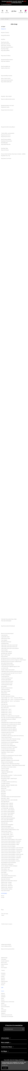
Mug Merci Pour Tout (5, 155)
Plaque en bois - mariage (6, 882)
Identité (2, 1003)
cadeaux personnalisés (6, 944)
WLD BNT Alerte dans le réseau (7, 696)
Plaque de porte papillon (6, 826)
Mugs (2, 909)
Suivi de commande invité (6, 1014)
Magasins (3, 1013)
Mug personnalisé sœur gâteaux (8, 127)
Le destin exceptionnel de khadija (8, 750)
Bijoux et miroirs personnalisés (7, 949)
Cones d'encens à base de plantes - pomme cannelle (12, 854)
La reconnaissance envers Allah (8, 748)
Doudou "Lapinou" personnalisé (7, 669)
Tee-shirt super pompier (6, 679)
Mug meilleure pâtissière (6, 81)
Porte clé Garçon (4, 874)
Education (3, 973)
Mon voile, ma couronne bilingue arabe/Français (11, 717)
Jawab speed (4, 780)
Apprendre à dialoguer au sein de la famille (10, 760)
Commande (3, 1010)
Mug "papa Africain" (5, 801)
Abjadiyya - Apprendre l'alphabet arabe (9, 785)
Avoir (2, 1008)
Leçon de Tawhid (4, 770)
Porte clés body (4, 823)
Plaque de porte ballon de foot (7, 828)
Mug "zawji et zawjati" (5, 691)
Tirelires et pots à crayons (6, 924)
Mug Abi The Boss (5, 32)
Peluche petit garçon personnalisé (8, 706)
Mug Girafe (3, 793)
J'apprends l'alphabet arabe (7, 772)
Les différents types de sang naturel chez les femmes (12, 735)
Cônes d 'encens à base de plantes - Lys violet (10, 852)
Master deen (3, 788)
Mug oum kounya (5, 150)
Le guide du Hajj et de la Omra (7, 732)
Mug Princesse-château (6, 139)
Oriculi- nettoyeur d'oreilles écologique (9, 865)
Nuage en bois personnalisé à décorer (9, 880)
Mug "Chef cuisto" (5, 707)
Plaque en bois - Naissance (7, 885)
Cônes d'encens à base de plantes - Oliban (10, 844)
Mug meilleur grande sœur (6, 816)
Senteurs (3, 979)
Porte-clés (3, 983)
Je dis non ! (3, 753)
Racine (2, 895)
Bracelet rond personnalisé (6, 687)
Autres (2, 965)
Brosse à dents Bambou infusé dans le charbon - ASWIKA (13, 154)
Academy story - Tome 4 (6, 714)
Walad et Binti (4, 692)
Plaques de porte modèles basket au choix (10, 829)
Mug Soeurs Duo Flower (6, 158)
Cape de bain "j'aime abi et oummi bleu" (9, 645)
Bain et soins (4, 962)
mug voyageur (4, 640)
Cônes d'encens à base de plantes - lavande (10, 860)
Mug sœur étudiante (5, 61)
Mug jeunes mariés (5, 107)
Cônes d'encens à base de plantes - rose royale (11, 856)
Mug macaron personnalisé (7, 80)
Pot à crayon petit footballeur (7, 819)
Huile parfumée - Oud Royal (7, 870)
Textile (2, 915)
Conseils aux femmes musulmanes (8, 740)
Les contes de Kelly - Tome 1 (7, 834)
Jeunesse (3, 974)
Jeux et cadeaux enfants (6, 946)
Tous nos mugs (4, 913)
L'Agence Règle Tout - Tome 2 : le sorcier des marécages (13, 699)
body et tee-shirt (4, 964)
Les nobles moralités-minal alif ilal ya (9, 781)
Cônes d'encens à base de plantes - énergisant (11, 857)
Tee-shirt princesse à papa (6, 684)
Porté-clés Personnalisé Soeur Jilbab (8, 619)
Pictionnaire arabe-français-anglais (8, 727)
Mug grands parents (5, 35)
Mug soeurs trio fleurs (5, 55)
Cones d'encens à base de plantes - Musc (10, 859)
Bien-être (3, 978)
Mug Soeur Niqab (4, 48)
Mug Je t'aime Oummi (6, 78)
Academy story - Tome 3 (6, 712)
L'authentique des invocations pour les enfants (11, 722)
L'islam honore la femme (6, 737)
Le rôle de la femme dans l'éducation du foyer (10, 739)
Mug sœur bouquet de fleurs (7, 47)
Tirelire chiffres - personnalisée (7, 133)
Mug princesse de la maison (7, 110)
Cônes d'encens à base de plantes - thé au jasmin (11, 849)
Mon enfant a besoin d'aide (7, 758)
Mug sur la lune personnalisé (7, 633)
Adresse (3, 993)
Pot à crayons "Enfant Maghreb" (8, 811)
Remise (2, 1000)
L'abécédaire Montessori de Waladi (8, 719)
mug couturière (4, 635)
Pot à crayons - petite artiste (7, 814)
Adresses (3, 995)
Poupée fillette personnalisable (7, 664)
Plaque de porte (4, 981)
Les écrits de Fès (4, 668)
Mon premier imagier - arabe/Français (9, 778)
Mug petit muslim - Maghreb (7, 803)
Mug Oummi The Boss (6, 45)
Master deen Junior (5, 786)
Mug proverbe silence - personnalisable (9, 800)
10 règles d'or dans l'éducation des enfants (10, 763)
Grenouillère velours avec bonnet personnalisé (10, 796)
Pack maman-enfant (5, 890)
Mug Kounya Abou (5, 42)
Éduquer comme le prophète (7, 762)
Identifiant (3, 996)
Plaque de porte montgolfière (7, 824)
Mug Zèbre (3, 791)
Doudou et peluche (5, 961)
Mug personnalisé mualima (7, 59)
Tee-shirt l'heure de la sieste (7, 681)
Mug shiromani (4, 656)
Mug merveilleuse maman (6, 75)
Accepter (5, 1067)
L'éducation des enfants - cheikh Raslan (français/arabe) (13, 765)
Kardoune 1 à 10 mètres (6, 790)
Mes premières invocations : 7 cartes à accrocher (11, 775)
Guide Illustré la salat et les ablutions (9, 729)
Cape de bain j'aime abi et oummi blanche (10, 648)
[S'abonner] (23, 1029)
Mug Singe (3, 795)
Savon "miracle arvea (5, 867)
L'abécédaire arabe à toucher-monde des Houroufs (11, 671)
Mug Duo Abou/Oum (5, 68)
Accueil (2, 897)
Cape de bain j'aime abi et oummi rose (9, 646)
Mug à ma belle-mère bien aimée (8, 99)
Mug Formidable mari (5, 66)
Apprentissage (4, 957)
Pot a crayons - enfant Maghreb (7, 809)
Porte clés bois (4, 702)
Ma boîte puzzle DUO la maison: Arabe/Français (11, 661)
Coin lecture (3, 959)
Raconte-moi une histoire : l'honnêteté (9, 747)
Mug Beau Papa (4, 148)
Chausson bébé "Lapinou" (6, 651)
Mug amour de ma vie (5, 135)
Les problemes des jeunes (6, 757)
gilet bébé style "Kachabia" (6, 653)
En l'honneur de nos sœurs (7, 743)
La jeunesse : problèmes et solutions (9, 725)
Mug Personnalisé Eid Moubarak (8, 626)
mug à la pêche (4, 650)
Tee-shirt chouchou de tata (7, 683)
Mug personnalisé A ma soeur (7, 105)
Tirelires (3, 970)
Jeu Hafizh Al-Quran (5, 783)
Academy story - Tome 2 (6, 711)
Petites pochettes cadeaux (6, 889)
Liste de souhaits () (6, 4)
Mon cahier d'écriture (5, 776)
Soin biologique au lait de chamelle (8, 862)
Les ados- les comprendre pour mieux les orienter (11, 755)
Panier (2, 998)
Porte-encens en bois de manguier (8, 846)
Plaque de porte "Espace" (6, 831)
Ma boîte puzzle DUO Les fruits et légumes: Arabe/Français (13, 659)
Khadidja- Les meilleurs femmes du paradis (10, 715)
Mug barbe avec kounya (6, 641)
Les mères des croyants (6, 734)
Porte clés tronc (4, 704)
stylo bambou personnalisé (7, 877)
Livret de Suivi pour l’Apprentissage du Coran (10, 666)
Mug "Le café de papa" (5, 655)
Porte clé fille (3, 872)
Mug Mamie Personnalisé (6, 141)
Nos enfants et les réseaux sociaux (8, 767)
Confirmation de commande (7, 1016)
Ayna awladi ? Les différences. (7, 836)
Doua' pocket (4, 720)
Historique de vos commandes (7, 1001)
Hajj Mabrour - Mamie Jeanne (7, 752)
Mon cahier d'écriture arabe (7, 663)
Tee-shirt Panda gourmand (7, 678)
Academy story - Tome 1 (6, 709)
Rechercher (3, 1011)
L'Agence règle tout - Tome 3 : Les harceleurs (10, 701)
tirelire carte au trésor (5, 638)
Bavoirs (2, 984)
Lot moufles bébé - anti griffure (7, 808)
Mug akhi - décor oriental (6, 96)
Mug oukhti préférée (5, 50)
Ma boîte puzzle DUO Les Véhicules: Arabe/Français (12, 658)
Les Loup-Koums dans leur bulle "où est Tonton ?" (11, 673)
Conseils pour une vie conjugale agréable (9, 742)
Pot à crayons (4, 967)
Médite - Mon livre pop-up (6, 837)
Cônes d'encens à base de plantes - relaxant (10, 842)
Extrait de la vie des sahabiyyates (8, 745)
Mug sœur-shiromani (5, 879)
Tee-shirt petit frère (5, 676)
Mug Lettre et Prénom (5, 43)
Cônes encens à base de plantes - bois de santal (11, 839)
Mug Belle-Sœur (4, 142)
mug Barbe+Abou (5, 643)
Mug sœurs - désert (5, 798)
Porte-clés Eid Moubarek (6, 620)
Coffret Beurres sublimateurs (7, 864)
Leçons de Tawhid (5, 768)
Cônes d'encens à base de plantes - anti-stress (11, 841)
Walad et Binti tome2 (5, 694)
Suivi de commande (5, 1006)
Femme (2, 976)
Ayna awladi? (4, 686)
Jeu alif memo (4, 773)
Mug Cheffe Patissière (5, 144)
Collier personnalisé (5, 689)
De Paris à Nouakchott (6, 674)
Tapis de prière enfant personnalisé (8, 875)
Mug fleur (3, 39)
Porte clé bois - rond (5, 869)
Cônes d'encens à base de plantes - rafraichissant (11, 851)
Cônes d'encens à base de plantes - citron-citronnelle (12, 847)
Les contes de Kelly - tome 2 (7, 832)
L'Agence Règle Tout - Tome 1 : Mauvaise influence (11, 697)
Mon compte (3, 1005)
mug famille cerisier (5, 636)
